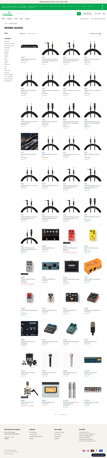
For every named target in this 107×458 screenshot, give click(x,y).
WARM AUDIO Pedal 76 (69, 310)
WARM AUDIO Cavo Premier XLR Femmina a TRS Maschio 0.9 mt (71, 123)
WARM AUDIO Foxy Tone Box (92, 279)
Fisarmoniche (83, 6)
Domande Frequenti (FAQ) (98, 19)
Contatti (27, 19)
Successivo (63, 414)
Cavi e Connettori (14, 7)
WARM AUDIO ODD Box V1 (49, 310)
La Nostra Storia (84, 19)
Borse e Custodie (5, 7)
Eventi (21, 19)
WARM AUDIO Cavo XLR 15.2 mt (92, 217)
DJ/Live (59, 6)
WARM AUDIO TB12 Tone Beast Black (28, 342)
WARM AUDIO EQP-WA (48, 279)
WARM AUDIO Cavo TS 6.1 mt (50, 185)
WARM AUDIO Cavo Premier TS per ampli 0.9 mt (29, 122)
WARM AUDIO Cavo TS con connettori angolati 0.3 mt (70, 186)
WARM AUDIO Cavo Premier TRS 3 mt (92, 60)
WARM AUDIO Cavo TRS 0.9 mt (28, 155)
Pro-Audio (30, 6)
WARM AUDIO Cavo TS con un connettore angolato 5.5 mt (50, 217)
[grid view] (100, 34)
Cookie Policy (57, 436)
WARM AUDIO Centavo (48, 248)
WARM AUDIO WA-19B (48, 373)
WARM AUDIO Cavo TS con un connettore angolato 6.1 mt (71, 217)
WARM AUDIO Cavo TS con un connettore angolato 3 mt (92, 186)
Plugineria (4, 6)
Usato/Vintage (31, 7)
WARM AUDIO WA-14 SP (28, 373)
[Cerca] (79, 13)
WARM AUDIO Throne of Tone (50, 341)
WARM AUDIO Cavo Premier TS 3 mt (71, 91)
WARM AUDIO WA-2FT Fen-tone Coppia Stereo (71, 403)
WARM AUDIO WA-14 (90, 341)
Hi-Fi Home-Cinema (22, 6)
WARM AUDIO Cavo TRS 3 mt (71, 154)
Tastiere (46, 6)
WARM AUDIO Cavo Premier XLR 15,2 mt (49, 122)
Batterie (64, 6)
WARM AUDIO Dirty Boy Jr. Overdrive (28, 280)
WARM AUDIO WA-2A (48, 402)
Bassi (56, 6)
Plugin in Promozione (12, 6)
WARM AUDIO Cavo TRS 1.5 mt (50, 155)
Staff (16, 19)
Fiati (75, 6)
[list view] (102, 34)
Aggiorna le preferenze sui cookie (11, 451)
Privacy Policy (57, 434)
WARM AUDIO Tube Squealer (71, 341)
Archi (78, 6)
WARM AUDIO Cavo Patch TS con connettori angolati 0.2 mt (50, 60)
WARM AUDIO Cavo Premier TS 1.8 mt (50, 91)
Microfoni (41, 6)
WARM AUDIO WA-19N (69, 373)
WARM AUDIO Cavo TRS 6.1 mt (92, 155)
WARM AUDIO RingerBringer (92, 310)
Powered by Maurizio (8, 453)
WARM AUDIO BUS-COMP (28, 59)
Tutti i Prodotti (32, 432)
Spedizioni (56, 438)
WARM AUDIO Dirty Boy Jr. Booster (70, 248)
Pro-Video (36, 6)
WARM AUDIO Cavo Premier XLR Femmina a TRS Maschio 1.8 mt (92, 123)
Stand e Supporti (22, 7)
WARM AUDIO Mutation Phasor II (29, 311)
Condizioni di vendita (59, 432)
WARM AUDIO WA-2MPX (91, 402)
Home (3, 19)
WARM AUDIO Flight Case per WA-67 (71, 280)
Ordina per (22, 33)
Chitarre (51, 6)
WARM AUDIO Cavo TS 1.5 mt (29, 185)
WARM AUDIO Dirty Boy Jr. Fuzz (91, 248)
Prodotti (9, 19)
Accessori (90, 6)
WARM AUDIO (24, 60)
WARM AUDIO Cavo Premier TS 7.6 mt (92, 91)
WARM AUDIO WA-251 (27, 402)
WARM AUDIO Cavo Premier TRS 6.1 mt (28, 91)
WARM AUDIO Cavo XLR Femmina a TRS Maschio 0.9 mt (29, 248)
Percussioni (70, 6)
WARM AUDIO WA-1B (90, 373)
